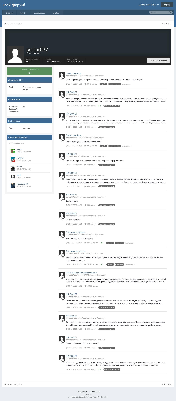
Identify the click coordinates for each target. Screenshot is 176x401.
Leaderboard (39, 12)
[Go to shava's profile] (13, 168)
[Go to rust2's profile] (13, 177)
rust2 (19, 175)
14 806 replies (92, 286)
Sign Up (167, 4)
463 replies (90, 105)
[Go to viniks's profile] (13, 151)
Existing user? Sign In (148, 4)
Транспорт (99, 75)
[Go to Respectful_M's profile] (13, 185)
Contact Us (94, 391)
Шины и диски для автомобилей (81, 272)
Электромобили (73, 73)
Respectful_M (22, 183)
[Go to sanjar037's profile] (62, 75)
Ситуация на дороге (75, 232)
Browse (9, 12)
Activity (23, 12)
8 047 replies (91, 84)
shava (19, 166)
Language (81, 391)
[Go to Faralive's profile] (13, 159)
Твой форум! (13, 4)
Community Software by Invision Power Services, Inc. (88, 397)
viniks (19, 149)
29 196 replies (92, 242)
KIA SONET (71, 92)
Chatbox (56, 12)
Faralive (20, 157)
